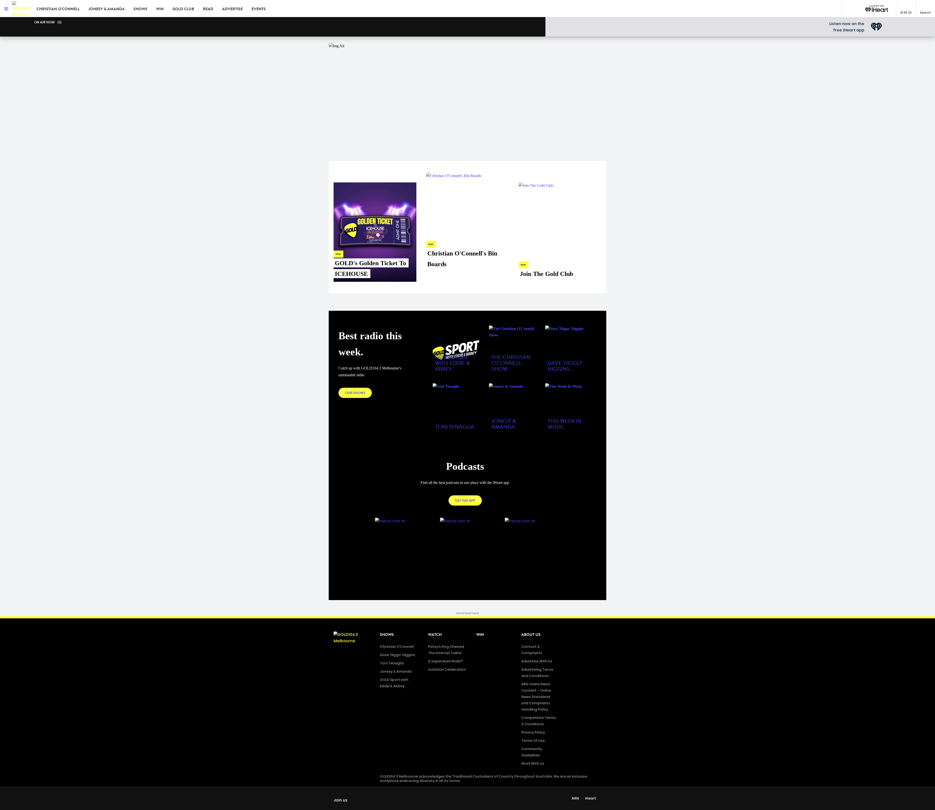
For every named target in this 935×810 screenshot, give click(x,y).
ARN (575, 798)
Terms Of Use (533, 740)
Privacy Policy (533, 732)
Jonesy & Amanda (106, 9)
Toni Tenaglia (392, 663)
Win (160, 9)
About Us (531, 635)
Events (259, 9)
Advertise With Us (536, 661)
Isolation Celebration (447, 669)
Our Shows (355, 393)
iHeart (590, 798)
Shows (140, 9)
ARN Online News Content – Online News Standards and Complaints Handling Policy (536, 697)
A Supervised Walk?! (445, 661)
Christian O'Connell (58, 9)
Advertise (232, 9)
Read (208, 9)
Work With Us (532, 763)
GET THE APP (465, 500)
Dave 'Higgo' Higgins (397, 654)
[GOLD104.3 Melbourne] (20, 8)
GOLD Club (183, 9)
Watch (435, 635)
